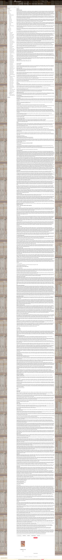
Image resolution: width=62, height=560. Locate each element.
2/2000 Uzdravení (11, 69)
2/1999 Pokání (11, 57)
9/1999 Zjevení (11, 63)
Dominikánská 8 (26, 556)
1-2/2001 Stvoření (11, 80)
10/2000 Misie (11, 77)
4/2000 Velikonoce (11, 71)
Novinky (9, 9)
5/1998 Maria (11, 47)
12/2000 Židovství (11, 79)
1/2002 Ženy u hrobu (11, 91)
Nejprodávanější (34, 535)
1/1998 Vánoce (11, 44)
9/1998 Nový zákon (11, 50)
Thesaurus (10, 21)
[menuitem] (21, 3)
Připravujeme (9, 10)
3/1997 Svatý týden (11, 34)
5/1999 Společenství (11, 60)
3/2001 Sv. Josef (11, 81)
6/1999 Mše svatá (11, 61)
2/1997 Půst (10, 33)
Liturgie (10, 24)
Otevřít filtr (35, 537)
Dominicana (10, 20)
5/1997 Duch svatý (11, 36)
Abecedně (38, 535)
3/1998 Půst (10, 45)
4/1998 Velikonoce (11, 46)
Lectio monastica (11, 22)
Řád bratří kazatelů (31, 556)
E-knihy (9, 12)
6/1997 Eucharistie (11, 37)
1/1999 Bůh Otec (11, 56)
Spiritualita (10, 19)
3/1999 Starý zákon (11, 58)
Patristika (10, 18)
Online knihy (9, 30)
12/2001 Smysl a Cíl (11, 90)
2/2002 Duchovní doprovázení (11, 92)
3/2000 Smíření (11, 70)
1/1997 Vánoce (11, 32)
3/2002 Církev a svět (11, 94)
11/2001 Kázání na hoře (12, 89)
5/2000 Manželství (11, 72)
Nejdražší (28, 535)
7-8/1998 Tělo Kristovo (12, 49)
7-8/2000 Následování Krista (12, 75)
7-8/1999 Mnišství (11, 62)
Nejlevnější (24, 535)
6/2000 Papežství (11, 73)
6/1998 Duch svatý (11, 48)
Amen (10, 31)
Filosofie (10, 23)
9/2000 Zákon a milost (12, 76)
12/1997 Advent (11, 43)
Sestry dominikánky (35, 556)
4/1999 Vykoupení (11, 59)
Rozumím (42, 559)
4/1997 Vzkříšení (11, 35)
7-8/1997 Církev (11, 38)
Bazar (9, 11)
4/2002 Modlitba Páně (12, 95)
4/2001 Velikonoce (11, 82)
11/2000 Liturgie (11, 78)
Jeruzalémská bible (11, 25)
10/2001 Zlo (10, 88)
